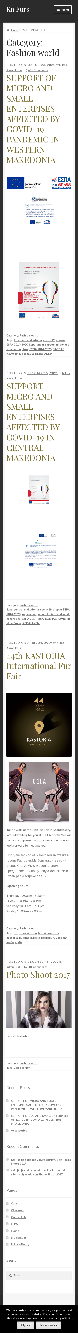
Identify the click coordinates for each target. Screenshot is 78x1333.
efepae (60, 340)
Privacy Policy (20, 1244)
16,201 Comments (35, 967)
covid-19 (49, 340)
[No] (73, 1319)
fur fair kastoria (48, 933)
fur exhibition (28, 933)
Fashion (25, 1067)
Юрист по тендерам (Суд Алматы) (34, 1159)
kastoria (12, 937)
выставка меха (29, 937)
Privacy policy (48, 1325)
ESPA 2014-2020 (17, 344)
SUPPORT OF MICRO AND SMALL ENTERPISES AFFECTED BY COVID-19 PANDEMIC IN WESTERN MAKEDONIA (33, 118)
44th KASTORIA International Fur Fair (38, 666)
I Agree (25, 1325)
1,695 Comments (37, 70)
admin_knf (13, 967)
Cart (14, 1203)
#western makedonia (28, 340)
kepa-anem (36, 344)
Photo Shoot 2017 (38, 974)
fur (16, 933)
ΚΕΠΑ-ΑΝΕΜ (43, 353)
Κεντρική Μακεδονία (20, 353)
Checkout (17, 1210)
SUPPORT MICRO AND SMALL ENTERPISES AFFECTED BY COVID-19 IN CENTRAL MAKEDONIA (33, 421)
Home (15, 30)
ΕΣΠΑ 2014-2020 (40, 349)
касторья (47, 937)
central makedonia (26, 609)
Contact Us (18, 1217)
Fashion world (29, 335)
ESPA (14, 1224)
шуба (18, 942)
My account (18, 1237)
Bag (16, 1067)
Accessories (19, 1130)
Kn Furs (17, 9)
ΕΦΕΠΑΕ (58, 349)
